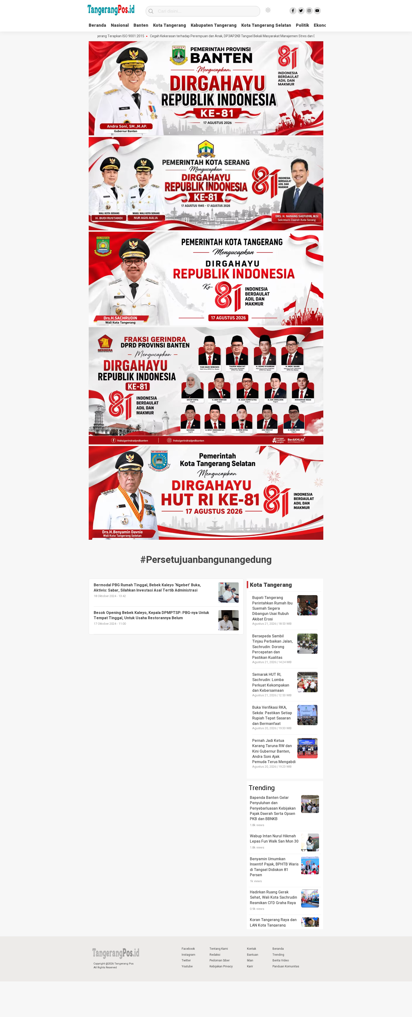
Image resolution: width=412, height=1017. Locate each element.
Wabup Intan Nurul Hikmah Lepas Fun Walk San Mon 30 (274, 838)
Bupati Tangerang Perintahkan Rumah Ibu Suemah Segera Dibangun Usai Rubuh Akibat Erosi (272, 608)
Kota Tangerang (169, 25)
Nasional (120, 25)
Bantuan (252, 955)
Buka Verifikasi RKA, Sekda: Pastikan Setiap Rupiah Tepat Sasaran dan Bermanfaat (272, 715)
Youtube (187, 966)
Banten (141, 25)
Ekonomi (323, 25)
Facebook (188, 949)
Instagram (188, 955)
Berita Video (281, 960)
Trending (278, 955)
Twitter (186, 960)
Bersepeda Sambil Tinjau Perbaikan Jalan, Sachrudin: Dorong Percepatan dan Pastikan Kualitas (272, 647)
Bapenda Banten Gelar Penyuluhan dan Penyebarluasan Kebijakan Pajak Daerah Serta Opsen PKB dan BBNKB (273, 808)
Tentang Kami (219, 949)
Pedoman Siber (220, 960)
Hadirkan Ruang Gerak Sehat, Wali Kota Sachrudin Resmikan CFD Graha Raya (273, 897)
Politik (302, 25)
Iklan (250, 960)
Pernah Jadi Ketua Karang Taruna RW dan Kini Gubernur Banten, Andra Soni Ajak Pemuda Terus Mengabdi (274, 751)
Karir (250, 966)
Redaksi (215, 955)
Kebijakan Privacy (221, 966)
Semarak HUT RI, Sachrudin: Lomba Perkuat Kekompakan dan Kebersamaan (270, 682)
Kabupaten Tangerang (214, 25)
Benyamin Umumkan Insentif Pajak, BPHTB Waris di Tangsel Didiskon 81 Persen (274, 867)
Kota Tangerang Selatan (266, 25)
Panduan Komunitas (286, 966)
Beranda (97, 25)
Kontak (251, 949)
